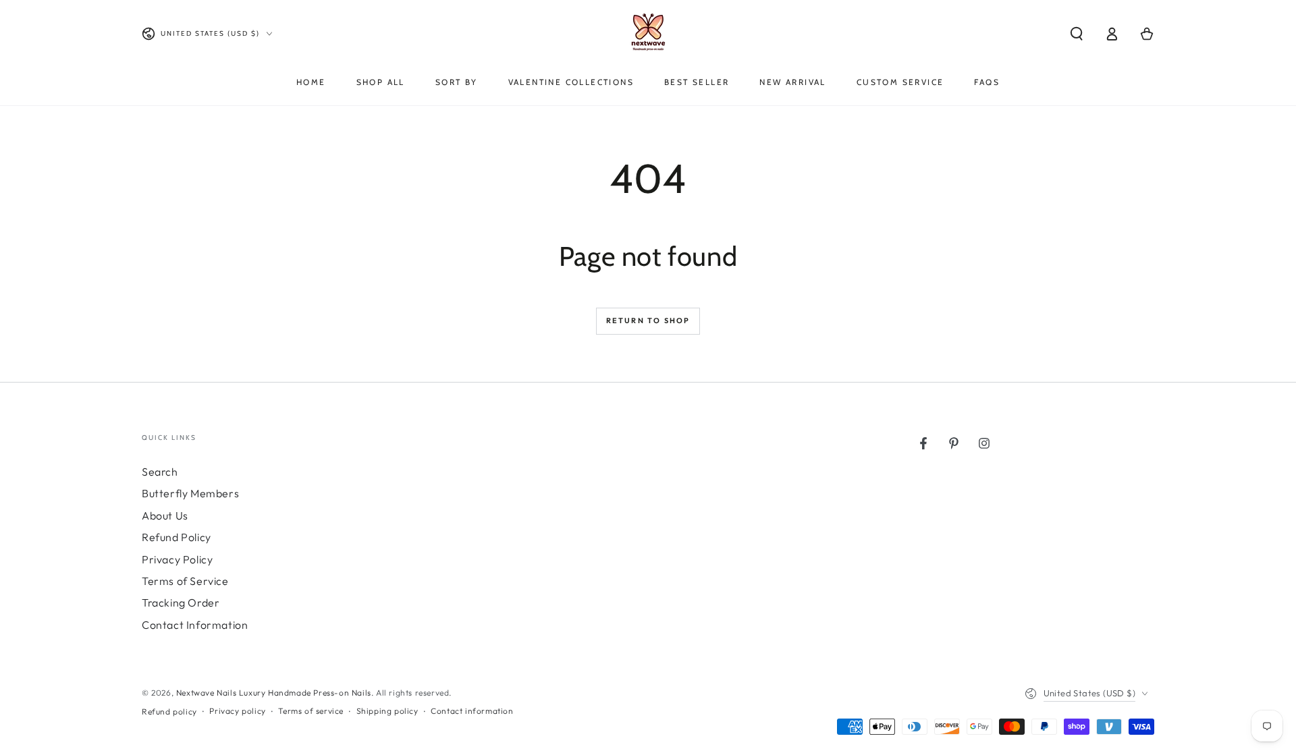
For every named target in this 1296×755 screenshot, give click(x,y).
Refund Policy (176, 537)
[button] (1076, 34)
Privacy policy (237, 711)
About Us (165, 515)
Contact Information (195, 625)
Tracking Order (180, 602)
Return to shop (648, 320)
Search (160, 471)
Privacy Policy (177, 559)
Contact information (472, 711)
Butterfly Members (190, 493)
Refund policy (169, 711)
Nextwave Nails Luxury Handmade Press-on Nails (273, 693)
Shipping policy (387, 711)
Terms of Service (185, 581)
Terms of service (311, 711)
